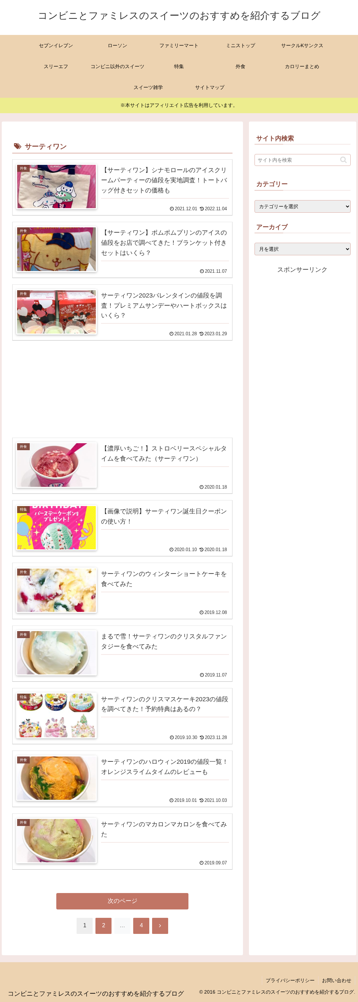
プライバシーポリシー (290, 980)
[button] (343, 160)
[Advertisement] (122, 380)
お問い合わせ (336, 980)
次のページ (122, 901)
